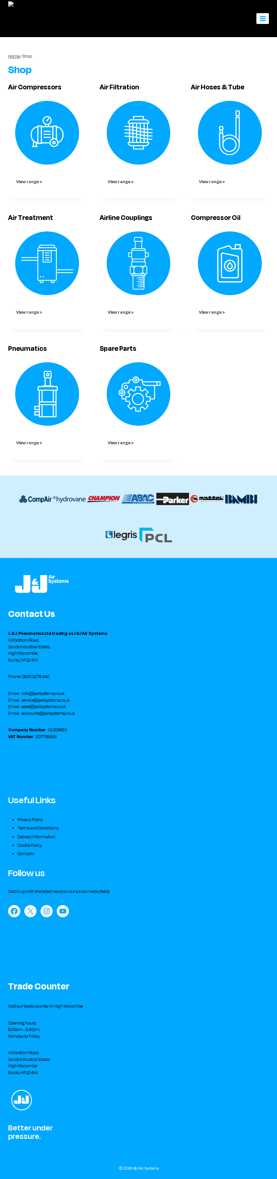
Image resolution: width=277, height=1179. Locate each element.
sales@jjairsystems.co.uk (44, 707)
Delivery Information (36, 837)
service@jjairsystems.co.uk (46, 700)
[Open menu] (262, 18)
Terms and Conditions (38, 828)
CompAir (26, 854)
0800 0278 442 (35, 677)
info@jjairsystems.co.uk (43, 694)
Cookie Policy (30, 845)
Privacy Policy (30, 820)
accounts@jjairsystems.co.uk (48, 713)
